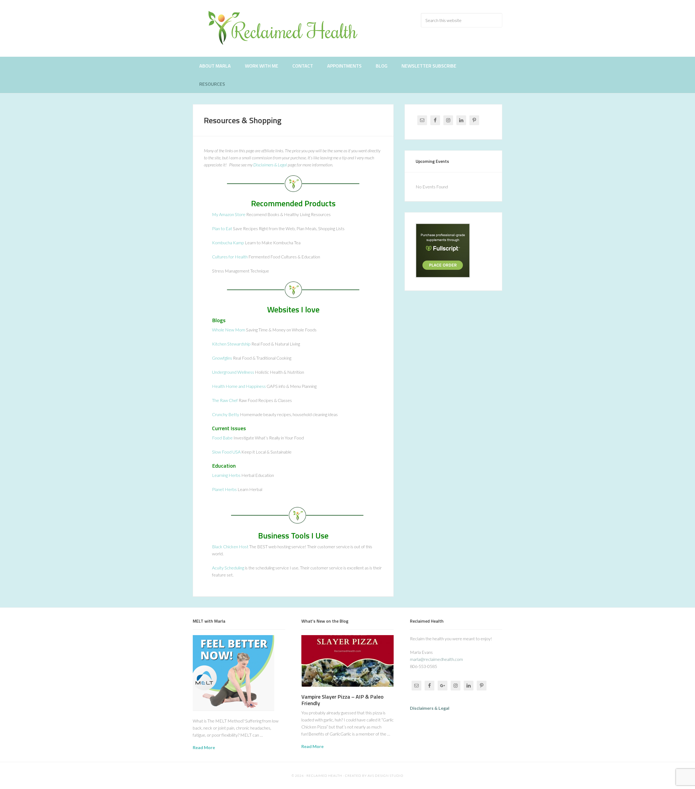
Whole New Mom (228, 329)
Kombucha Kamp (228, 242)
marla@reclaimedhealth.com (436, 659)
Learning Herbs (226, 475)
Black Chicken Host (230, 546)
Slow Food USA (226, 451)
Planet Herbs (224, 489)
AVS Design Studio (385, 776)
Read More (204, 747)
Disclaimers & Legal (270, 164)
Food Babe (222, 437)
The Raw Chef (225, 400)
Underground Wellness (233, 372)
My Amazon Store (228, 214)
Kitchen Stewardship (231, 343)
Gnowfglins (222, 357)
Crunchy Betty (225, 414)
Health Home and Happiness (239, 386)
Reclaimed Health (288, 28)
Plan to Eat (222, 228)
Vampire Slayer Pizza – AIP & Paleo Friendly (342, 699)
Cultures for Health (230, 256)
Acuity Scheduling (228, 567)
